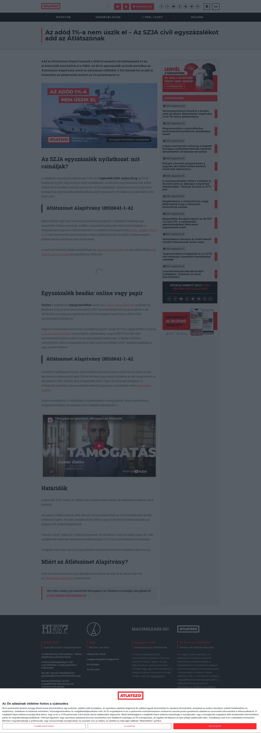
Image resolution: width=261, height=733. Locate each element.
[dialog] (130, 710)
